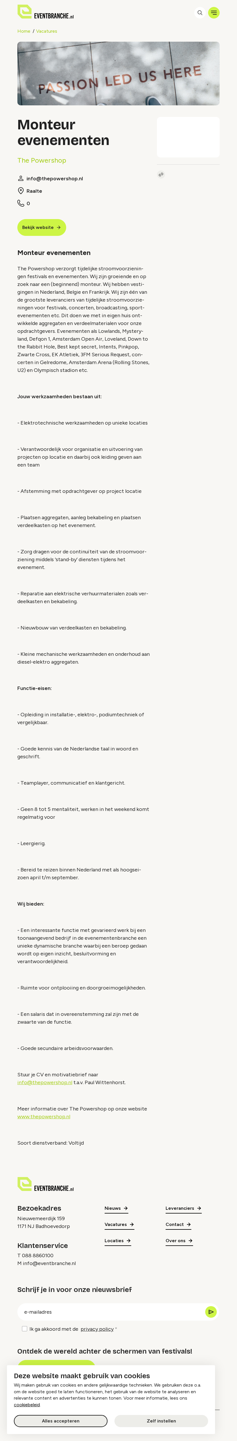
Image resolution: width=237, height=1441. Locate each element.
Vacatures (46, 31)
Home (23, 31)
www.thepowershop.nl (43, 1116)
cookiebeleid (27, 1404)
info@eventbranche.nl (49, 1263)
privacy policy (97, 1329)
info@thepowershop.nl (44, 1082)
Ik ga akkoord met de (71, 1329)
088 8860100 (37, 1255)
